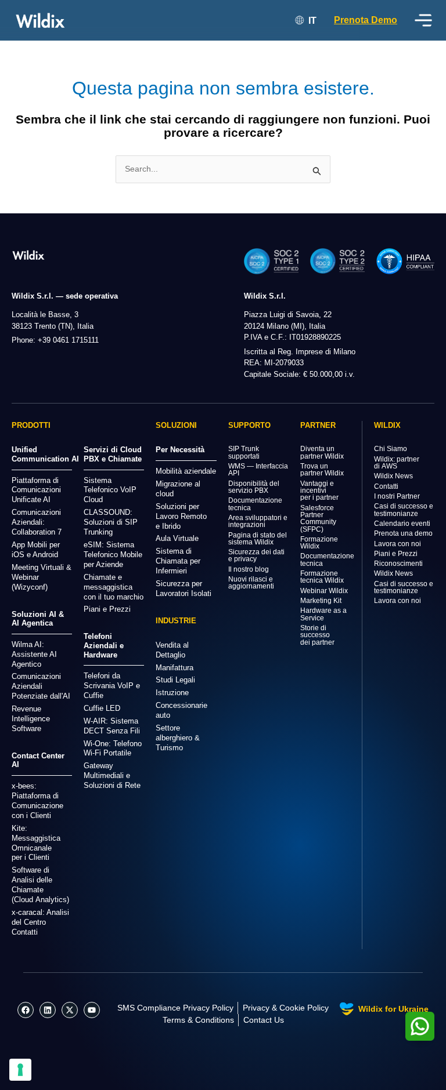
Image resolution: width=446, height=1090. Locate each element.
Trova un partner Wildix (322, 469)
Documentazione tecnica (255, 503)
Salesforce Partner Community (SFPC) (318, 518)
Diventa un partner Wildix (322, 452)
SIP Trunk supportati (244, 452)
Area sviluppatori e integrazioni (257, 521)
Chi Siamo (390, 449)
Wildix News (393, 476)
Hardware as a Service (323, 614)
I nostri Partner (397, 496)
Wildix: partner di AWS (396, 462)
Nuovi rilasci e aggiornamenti (251, 582)
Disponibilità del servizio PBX (253, 487)
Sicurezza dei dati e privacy (256, 555)
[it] (28, 254)
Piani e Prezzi (396, 554)
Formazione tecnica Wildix (322, 576)
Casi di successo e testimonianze (403, 509)
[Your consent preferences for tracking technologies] (20, 1070)
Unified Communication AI (45, 454)
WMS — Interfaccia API (258, 469)
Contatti (386, 486)
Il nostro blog (248, 569)
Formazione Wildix (319, 542)
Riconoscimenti (398, 563)
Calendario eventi (402, 523)
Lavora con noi (397, 544)
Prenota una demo (403, 533)
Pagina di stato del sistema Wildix (257, 538)
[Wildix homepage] (40, 20)
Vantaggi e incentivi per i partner (319, 490)
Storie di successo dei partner (317, 635)
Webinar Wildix (324, 591)
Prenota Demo (365, 20)
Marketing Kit (320, 601)
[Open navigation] (423, 20)
